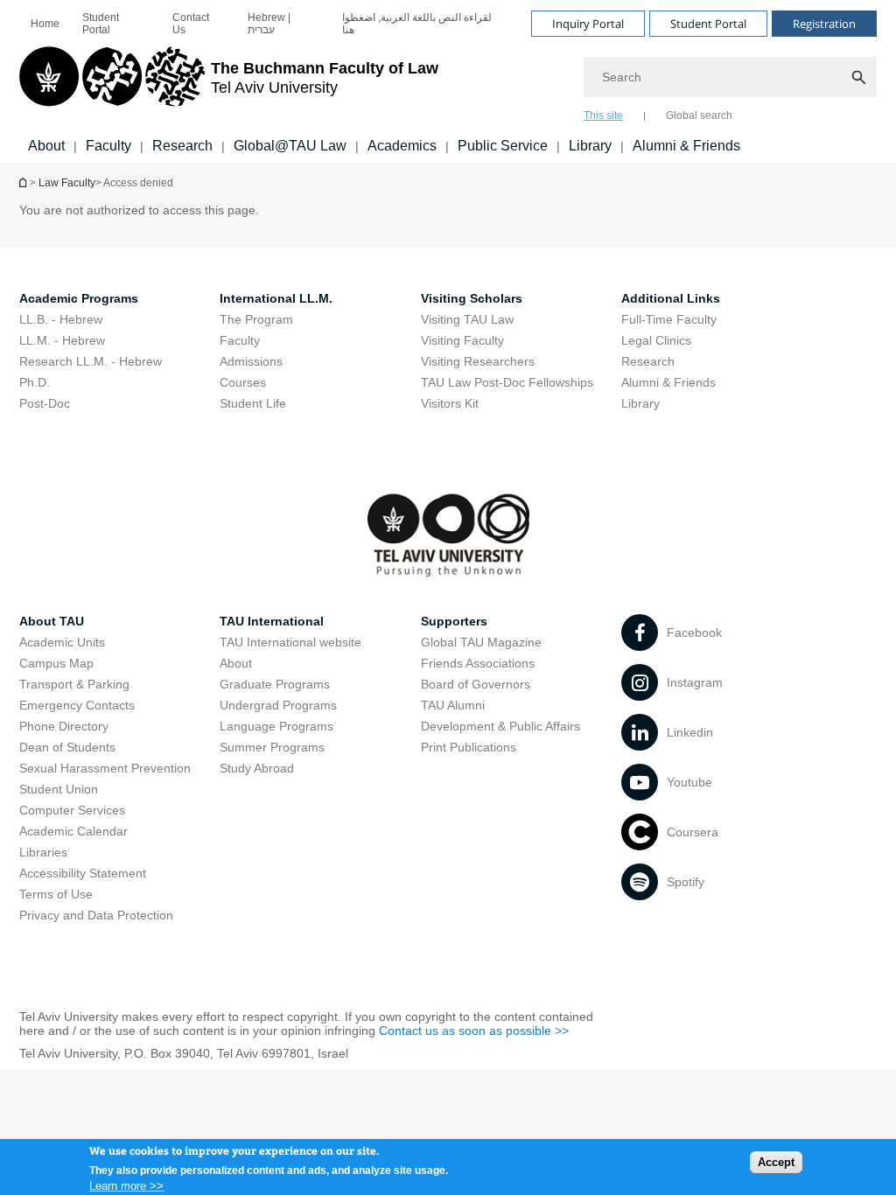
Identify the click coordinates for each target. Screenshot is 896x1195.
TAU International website (290, 642)
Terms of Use (56, 894)
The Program (256, 319)
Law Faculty (66, 183)
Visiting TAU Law (467, 319)
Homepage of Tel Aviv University (24, 182)
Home (45, 23)
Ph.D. (34, 382)
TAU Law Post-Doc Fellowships (507, 382)
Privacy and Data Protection (96, 915)
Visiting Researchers (478, 361)
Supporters (454, 621)
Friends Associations (478, 663)
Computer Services (72, 810)
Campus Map (56, 663)
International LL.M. (276, 298)
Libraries (43, 852)
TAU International (272, 621)
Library (590, 145)
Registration (824, 23)
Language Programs (276, 726)
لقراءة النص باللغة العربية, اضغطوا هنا (417, 23)
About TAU (51, 621)
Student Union (58, 789)
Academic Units (62, 642)
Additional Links (670, 298)
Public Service (503, 145)
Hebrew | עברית (269, 23)
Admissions (251, 361)
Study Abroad (257, 768)
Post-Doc (44, 403)
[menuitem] (45, 23)
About (46, 145)
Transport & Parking (74, 684)
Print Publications (468, 747)
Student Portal (100, 23)
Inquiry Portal (588, 23)
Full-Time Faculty (669, 319)
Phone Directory (63, 726)
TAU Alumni (453, 705)
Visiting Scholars (471, 298)
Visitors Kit (450, 403)
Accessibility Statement (82, 873)
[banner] (448, 81)
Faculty (108, 145)
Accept (776, 1162)
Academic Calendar (73, 831)
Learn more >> (126, 1185)
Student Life (253, 403)
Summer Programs (272, 747)
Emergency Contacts (77, 705)
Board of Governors (475, 684)
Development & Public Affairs (500, 726)
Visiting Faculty (462, 340)
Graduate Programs (275, 684)
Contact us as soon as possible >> (474, 1031)
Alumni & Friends (686, 145)
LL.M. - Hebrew (62, 340)
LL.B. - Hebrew (60, 319)
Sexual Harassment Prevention (105, 768)
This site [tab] (603, 115)
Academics (402, 145)
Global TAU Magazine (481, 642)
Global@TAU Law (290, 145)
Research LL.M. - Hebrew (90, 361)
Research (182, 145)
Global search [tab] (699, 115)
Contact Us (190, 23)
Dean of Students (67, 747)
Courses (243, 382)
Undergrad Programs (278, 705)
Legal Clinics (656, 340)
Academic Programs (78, 298)
